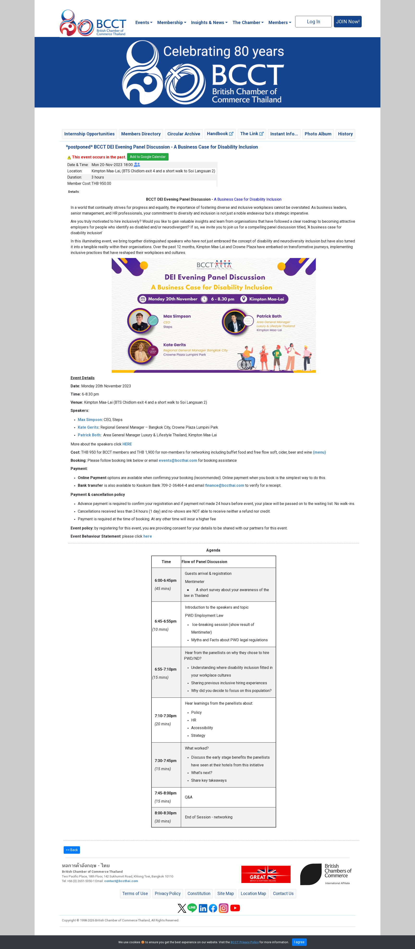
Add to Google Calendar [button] (147, 157)
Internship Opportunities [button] (89, 133)
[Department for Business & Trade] (266, 874)
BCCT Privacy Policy (245, 942)
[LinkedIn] (203, 908)
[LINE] (192, 908)
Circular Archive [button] (183, 133)
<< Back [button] (72, 850)
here (147, 536)
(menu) (319, 452)
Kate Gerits (88, 427)
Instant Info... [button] (284, 133)
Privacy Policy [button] (168, 893)
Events (142, 22)
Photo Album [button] (318, 133)
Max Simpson (90, 419)
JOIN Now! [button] (348, 21)
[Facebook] (213, 908)
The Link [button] (249, 133)
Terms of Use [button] (135, 893)
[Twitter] (182, 908)
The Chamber (246, 22)
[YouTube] (235, 908)
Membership (170, 22)
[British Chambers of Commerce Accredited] (327, 874)
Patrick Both (89, 435)
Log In (313, 21)
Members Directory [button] (141, 133)
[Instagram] (223, 908)
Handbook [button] (218, 133)
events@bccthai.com (178, 460)
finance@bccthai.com (224, 485)
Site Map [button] (225, 893)
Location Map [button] (253, 893)
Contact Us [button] (283, 893)
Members (278, 22)
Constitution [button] (199, 893)
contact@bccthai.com (121, 881)
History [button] (345, 133)
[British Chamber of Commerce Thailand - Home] (93, 22)
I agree (299, 942)
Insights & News (207, 22)
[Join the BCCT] (207, 72)
